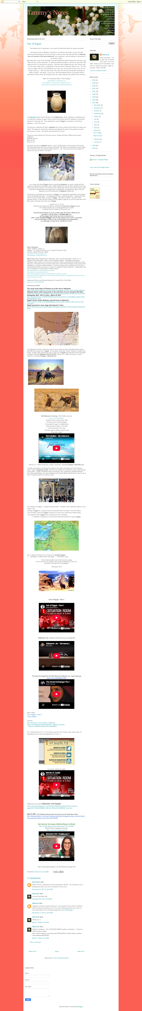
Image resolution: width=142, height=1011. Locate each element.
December (97, 105)
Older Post (80, 951)
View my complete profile (98, 70)
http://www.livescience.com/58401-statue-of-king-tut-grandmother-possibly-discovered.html (56, 293)
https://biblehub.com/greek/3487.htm (36, 253)
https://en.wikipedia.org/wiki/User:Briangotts (43, 726)
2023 (94, 86)
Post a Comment (35, 942)
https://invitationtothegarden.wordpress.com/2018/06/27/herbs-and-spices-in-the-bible (46, 273)
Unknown (35, 903)
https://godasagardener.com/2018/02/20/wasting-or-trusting (40, 270)
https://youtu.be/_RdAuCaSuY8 (56, 830)
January (97, 142)
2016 (94, 145)
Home (57, 951)
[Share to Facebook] (60, 872)
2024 (94, 83)
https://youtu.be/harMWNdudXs (56, 418)
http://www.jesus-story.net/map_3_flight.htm (41, 723)
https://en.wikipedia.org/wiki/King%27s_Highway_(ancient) (45, 724)
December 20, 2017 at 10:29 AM (42, 889)
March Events (97, 136)
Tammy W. (35, 893)
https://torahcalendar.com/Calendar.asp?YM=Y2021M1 (56, 826)
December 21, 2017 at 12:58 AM (42, 913)
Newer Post (32, 951)
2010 (94, 148)
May (95, 125)
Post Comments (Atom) (61, 958)
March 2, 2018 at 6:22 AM (40, 922)
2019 (94, 97)
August (96, 116)
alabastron (33, 117)
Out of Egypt (97, 133)
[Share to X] (58, 872)
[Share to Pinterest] (63, 872)
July (95, 119)
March (96, 130)
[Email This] (54, 872)
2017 (94, 102)
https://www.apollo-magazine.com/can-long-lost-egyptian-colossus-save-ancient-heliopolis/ (56, 290)
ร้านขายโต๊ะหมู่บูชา (67, 910)
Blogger (80, 1006)
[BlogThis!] (56, 872)
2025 (94, 80)
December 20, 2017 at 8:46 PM (42, 899)
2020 (94, 94)
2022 (94, 88)
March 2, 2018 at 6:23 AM (40, 938)
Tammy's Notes (48, 12)
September (97, 113)
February (97, 139)
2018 (94, 100)
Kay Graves (36, 882)
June (96, 122)
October (97, 111)
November (97, 108)
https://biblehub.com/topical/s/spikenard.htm (37, 272)
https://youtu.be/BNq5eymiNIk (56, 678)
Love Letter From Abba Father (99, 167)
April (95, 127)
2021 (94, 91)
